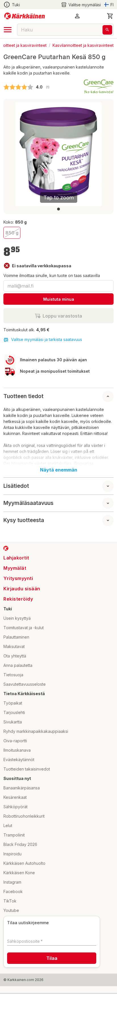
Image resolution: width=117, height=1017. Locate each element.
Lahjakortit (16, 558)
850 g (11, 233)
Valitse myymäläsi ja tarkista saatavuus (46, 339)
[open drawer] (7, 30)
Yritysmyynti (18, 578)
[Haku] (107, 30)
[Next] (102, 154)
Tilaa (51, 958)
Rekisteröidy (18, 599)
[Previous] (14, 154)
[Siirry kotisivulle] (24, 16)
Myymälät (14, 568)
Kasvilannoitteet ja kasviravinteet (83, 45)
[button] (81, 4)
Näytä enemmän (58, 470)
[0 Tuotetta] (110, 16)
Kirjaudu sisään (21, 588)
